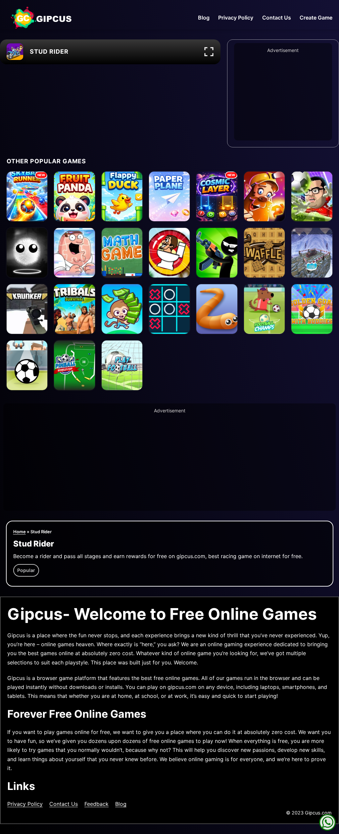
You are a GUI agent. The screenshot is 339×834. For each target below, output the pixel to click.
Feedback (96, 804)
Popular (26, 570)
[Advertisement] (283, 95)
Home (19, 531)
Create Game (316, 17)
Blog (204, 17)
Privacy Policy (235, 17)
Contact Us (276, 17)
